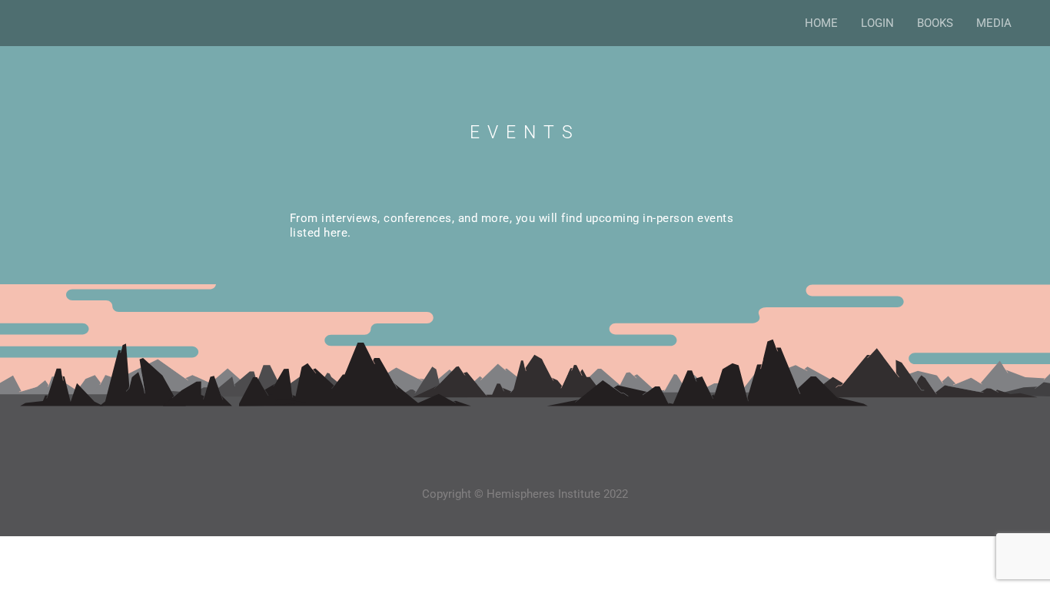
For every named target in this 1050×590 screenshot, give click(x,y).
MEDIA (994, 23)
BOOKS (935, 23)
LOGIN (877, 23)
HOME (821, 23)
